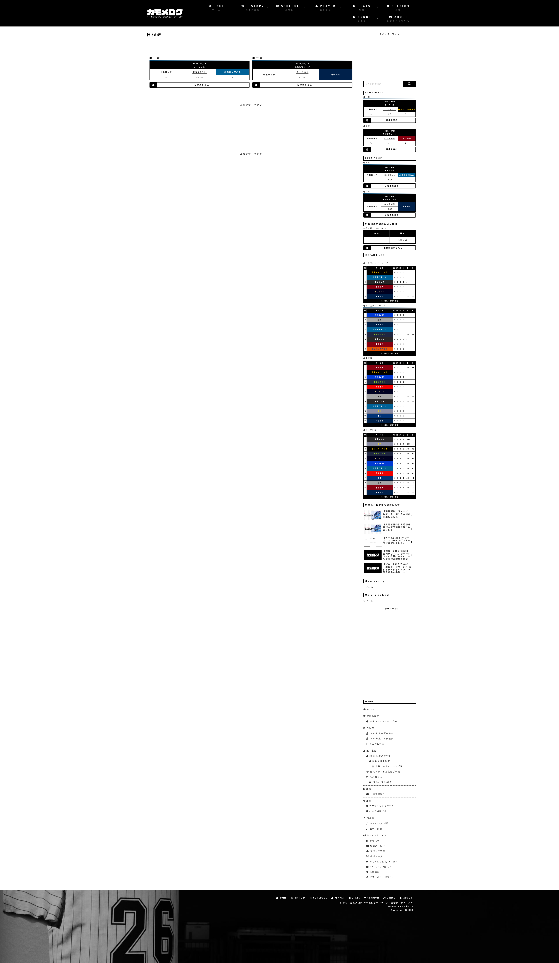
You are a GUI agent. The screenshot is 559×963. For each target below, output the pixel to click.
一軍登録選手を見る (392, 248)
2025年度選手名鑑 (380, 756)
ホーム (370, 709)
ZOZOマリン (200, 72)
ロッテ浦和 (302, 72)
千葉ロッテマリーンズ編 (383, 721)
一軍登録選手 (377, 794)
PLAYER (339, 898)
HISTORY (300, 898)
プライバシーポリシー (382, 877)
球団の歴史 (372, 716)
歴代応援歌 (375, 829)
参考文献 (374, 841)
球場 (368, 801)
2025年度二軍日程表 (381, 738)
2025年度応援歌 (379, 823)
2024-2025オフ (382, 782)
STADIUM (373, 898)
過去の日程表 (376, 744)
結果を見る (392, 120)
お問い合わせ (377, 846)
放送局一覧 (376, 856)
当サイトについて (376, 835)
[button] (409, 84)
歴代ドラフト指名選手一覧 (384, 771)
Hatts (409, 906)
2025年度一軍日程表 (381, 733)
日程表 (370, 728)
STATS (355, 898)
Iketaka (408, 910)
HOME (283, 898)
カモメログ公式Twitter (383, 862)
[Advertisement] (251, 48)
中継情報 (374, 872)
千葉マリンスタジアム (381, 806)
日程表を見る (201, 85)
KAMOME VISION (380, 867)
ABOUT (407, 898)
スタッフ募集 (377, 851)
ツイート (368, 587)
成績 (368, 789)
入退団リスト (377, 777)
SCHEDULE (319, 898)
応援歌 (370, 818)
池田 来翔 (402, 240)
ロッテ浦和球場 (377, 811)
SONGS (391, 898)
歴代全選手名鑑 (381, 761)
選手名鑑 (371, 751)
